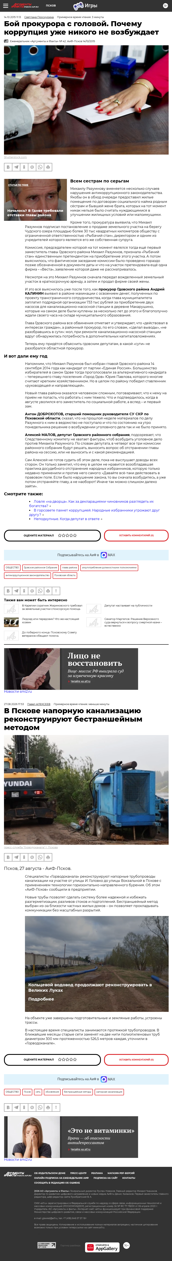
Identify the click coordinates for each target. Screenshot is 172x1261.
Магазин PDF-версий (121, 1173)
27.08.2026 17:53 (14, 704)
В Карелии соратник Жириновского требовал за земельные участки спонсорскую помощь (52, 607)
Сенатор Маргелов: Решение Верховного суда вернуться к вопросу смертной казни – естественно (133, 622)
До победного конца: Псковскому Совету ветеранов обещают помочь (49, 634)
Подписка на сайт (105, 1178)
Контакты (128, 1178)
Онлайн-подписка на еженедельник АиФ (61, 1178)
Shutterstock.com (15, 157)
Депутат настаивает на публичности (128, 605)
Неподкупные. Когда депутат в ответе (67, 519)
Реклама (97, 1173)
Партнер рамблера (70, 1245)
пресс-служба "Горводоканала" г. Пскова (31, 847)
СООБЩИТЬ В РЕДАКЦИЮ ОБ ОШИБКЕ (57, 1183)
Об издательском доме (49, 1173)
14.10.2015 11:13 (12, 17)
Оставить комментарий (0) (136, 535)
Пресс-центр (78, 1173)
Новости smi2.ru (18, 692)
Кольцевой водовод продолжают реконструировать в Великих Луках (90, 987)
